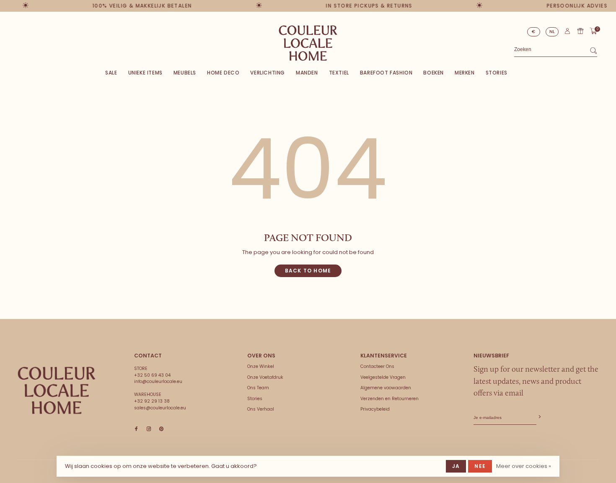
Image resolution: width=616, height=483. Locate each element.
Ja (456, 466)
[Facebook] (136, 429)
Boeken (433, 72)
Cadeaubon (580, 31)
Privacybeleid (375, 409)
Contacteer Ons (377, 366)
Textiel (339, 72)
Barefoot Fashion (386, 72)
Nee (480, 466)
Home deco (223, 72)
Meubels (184, 72)
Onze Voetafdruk (265, 377)
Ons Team (258, 388)
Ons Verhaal (260, 409)
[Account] (567, 32)
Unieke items (145, 72)
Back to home (308, 270)
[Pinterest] (161, 429)
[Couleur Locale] (56, 390)
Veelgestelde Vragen (383, 377)
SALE (111, 72)
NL (552, 31)
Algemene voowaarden (385, 388)
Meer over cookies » (523, 466)
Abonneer (538, 417)
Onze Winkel (260, 366)
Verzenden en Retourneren (389, 399)
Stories (496, 72)
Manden (307, 72)
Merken (465, 72)
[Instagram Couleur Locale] (149, 429)
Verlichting (267, 72)
